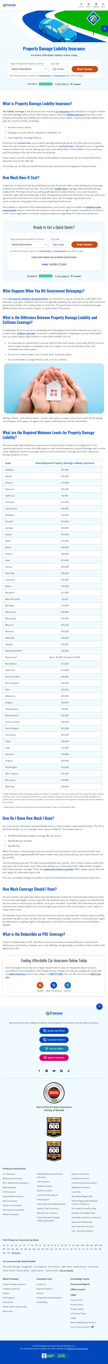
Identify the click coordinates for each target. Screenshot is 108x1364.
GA (44, 1245)
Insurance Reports (80, 1284)
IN (62, 1245)
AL (8, 1245)
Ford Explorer (40, 1266)
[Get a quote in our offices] (67, 985)
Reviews (40, 1293)
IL (59, 1245)
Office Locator (77, 1289)
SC (67, 1249)
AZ (16, 1245)
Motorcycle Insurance (12, 1178)
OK (51, 1249)
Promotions (8, 1302)
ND (17, 1249)
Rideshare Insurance (81, 1187)
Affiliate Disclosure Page (77, 1348)
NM (34, 1249)
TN (75, 1249)
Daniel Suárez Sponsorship (15, 1306)
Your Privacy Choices (80, 1327)
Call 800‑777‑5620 (57, 264)
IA (52, 1245)
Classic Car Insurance (12, 1205)
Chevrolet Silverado (11, 1266)
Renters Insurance (11, 1214)
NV (38, 1249)
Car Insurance (9, 1174)
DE (36, 1245)
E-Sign (73, 1318)
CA (20, 1245)
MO (101, 1245)
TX (79, 1249)
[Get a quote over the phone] (53, 985)
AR (12, 1245)
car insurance (62, 111)
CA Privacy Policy (78, 1313)
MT (8, 1249)
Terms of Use (60, 75)
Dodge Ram (27, 1266)
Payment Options (44, 1288)
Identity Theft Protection (48, 1208)
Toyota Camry (37, 1270)
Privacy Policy (45, 75)
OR (56, 1249)
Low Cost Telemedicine (47, 1195)
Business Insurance (80, 1174)
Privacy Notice (76, 1309)
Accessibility (42, 1302)
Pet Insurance (43, 1199)
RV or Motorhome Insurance (15, 1183)
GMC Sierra (66, 1266)
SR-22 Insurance (10, 1200)
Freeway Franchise (11, 1288)
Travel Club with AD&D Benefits (51, 1204)
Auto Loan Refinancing (82, 1222)
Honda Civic (93, 1266)
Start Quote (84, 244)
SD (71, 1249)
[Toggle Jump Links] (104, 28)
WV (4, 1253)
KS (66, 1245)
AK (4, 1245)
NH (25, 1249)
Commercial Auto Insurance (84, 1183)
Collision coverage (26, 333)
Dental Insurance (44, 1190)
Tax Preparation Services (83, 1226)
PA (60, 1249)
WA (95, 1249)
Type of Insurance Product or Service (26, 63)
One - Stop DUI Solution (82, 1231)
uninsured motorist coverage (58, 869)
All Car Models (66, 1270)
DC (32, 1245)
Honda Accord (79, 1266)
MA (77, 1245)
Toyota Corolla (51, 1270)
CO (24, 1245)
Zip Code (55, 63)
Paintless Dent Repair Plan (83, 1213)
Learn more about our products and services (54, 257)
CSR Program (8, 1297)
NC (13, 1249)
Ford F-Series (54, 1266)
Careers (6, 1293)
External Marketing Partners (83, 1322)
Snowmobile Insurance (13, 1196)
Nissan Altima (9, 1270)
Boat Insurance (9, 1187)
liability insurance (75, 114)
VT (91, 1249)
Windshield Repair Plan (82, 1196)
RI (64, 1249)
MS (4, 1249)
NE (21, 1249)
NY (42, 1249)
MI (91, 1245)
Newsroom (8, 1311)
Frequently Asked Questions (49, 1297)
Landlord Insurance (80, 1178)
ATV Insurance (9, 1192)
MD (82, 1245)
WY (8, 1253)
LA (73, 1245)
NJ (30, 1249)
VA (87, 1249)
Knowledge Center (80, 1278)
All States (16, 1253)
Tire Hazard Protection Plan (84, 1208)
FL (40, 1245)
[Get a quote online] (40, 985)
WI (100, 1249)
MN (96, 1245)
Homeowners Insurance (13, 1209)
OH (47, 1249)
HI (48, 1245)
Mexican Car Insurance (47, 1213)
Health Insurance (44, 1186)
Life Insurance (43, 1181)
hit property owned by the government (28, 298)
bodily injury (61, 188)
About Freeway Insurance (14, 1284)
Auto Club (76, 1192)
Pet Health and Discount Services (86, 1217)
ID (55, 1245)
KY (69, 1245)
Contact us (41, 1284)
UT (83, 1249)
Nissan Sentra (23, 1270)
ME (87, 1245)
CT (28, 1245)
